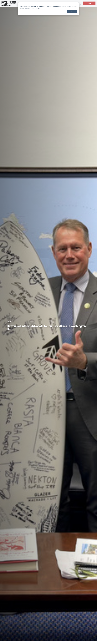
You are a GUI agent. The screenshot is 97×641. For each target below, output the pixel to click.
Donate (89, 3)
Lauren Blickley (12, 333)
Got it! (72, 11)
